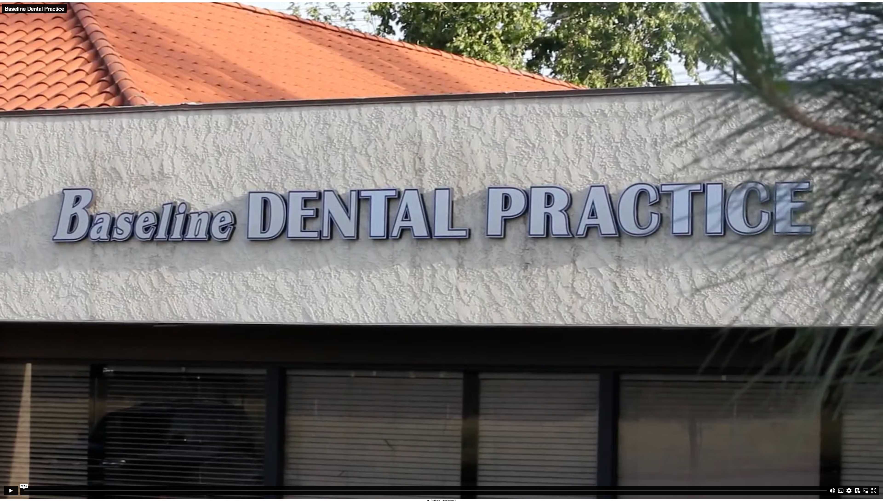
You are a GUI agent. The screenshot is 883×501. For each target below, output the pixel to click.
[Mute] (832, 490)
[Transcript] (857, 490)
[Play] (11, 490)
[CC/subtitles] (840, 490)
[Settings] (849, 490)
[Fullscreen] (873, 490)
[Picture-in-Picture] (865, 490)
